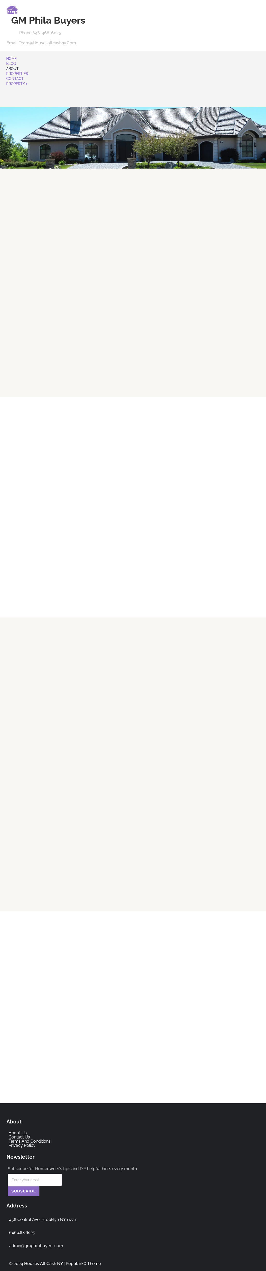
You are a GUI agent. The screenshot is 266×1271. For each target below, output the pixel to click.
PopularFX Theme (83, 1263)
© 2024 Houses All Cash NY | (37, 1263)
